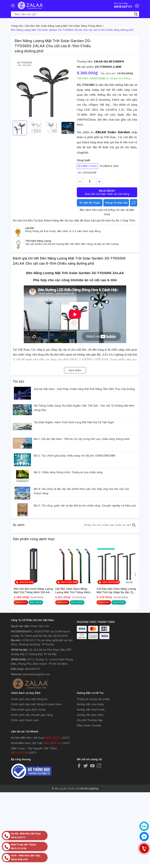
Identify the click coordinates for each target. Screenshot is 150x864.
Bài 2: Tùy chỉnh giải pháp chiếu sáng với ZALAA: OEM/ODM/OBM (74, 455)
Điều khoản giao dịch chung (28, 709)
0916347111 (123, 5)
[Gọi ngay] (144, 848)
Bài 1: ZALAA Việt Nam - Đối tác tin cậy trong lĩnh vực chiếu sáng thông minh (82, 438)
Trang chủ (17, 25)
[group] (44, 88)
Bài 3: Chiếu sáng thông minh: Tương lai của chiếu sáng (68, 472)
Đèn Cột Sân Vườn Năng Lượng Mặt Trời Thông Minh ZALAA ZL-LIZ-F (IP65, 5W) (33, 590)
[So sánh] (133, 202)
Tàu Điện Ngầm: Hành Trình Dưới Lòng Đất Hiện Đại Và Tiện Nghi (74, 422)
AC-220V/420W (87, 172)
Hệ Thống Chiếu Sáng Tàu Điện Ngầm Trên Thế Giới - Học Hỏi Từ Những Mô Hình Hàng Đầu (84, 408)
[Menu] (13, 5)
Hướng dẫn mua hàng (90, 704)
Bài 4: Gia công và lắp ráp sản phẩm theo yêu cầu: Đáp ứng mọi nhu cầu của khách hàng (81, 491)
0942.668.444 (52, 743)
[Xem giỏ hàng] (137, 5)
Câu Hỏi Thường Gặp (90, 720)
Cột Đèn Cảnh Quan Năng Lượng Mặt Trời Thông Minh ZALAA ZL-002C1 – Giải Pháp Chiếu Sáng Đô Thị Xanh (73, 590)
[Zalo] (144, 826)
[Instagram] (99, 765)
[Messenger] (144, 836)
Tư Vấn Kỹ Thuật (89, 202)
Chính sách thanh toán (25, 720)
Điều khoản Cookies (89, 725)
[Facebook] (79, 765)
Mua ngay (107, 192)
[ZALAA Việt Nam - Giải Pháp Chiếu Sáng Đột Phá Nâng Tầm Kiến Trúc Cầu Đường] (22, 393)
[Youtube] (92, 765)
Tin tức (18, 381)
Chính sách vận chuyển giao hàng (32, 714)
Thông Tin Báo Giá (116, 202)
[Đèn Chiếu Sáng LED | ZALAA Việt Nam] (30, 5)
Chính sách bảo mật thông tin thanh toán (36, 704)
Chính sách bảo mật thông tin (29, 699)
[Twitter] (85, 765)
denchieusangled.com (36, 674)
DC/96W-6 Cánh (109, 165)
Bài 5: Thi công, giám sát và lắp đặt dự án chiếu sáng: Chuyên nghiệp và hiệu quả (85, 505)
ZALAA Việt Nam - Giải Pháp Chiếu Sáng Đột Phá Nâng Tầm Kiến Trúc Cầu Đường (84, 388)
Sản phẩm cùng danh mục (34, 539)
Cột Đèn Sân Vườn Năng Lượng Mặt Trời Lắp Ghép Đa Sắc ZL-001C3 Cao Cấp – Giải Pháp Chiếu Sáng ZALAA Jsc (116, 590)
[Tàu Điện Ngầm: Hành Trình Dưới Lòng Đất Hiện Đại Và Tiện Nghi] (22, 426)
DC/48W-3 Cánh (87, 165)
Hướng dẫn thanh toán (91, 709)
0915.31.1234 (19, 752)
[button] (134, 574)
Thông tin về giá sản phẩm (93, 699)
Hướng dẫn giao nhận (90, 714)
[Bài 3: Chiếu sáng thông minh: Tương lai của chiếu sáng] (22, 476)
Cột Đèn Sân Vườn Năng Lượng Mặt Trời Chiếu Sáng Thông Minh (63, 25)
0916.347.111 (53, 737)
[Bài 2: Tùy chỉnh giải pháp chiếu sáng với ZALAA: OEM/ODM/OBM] (22, 459)
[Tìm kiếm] (136, 14)
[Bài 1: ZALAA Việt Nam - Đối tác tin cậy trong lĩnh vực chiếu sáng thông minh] (22, 443)
